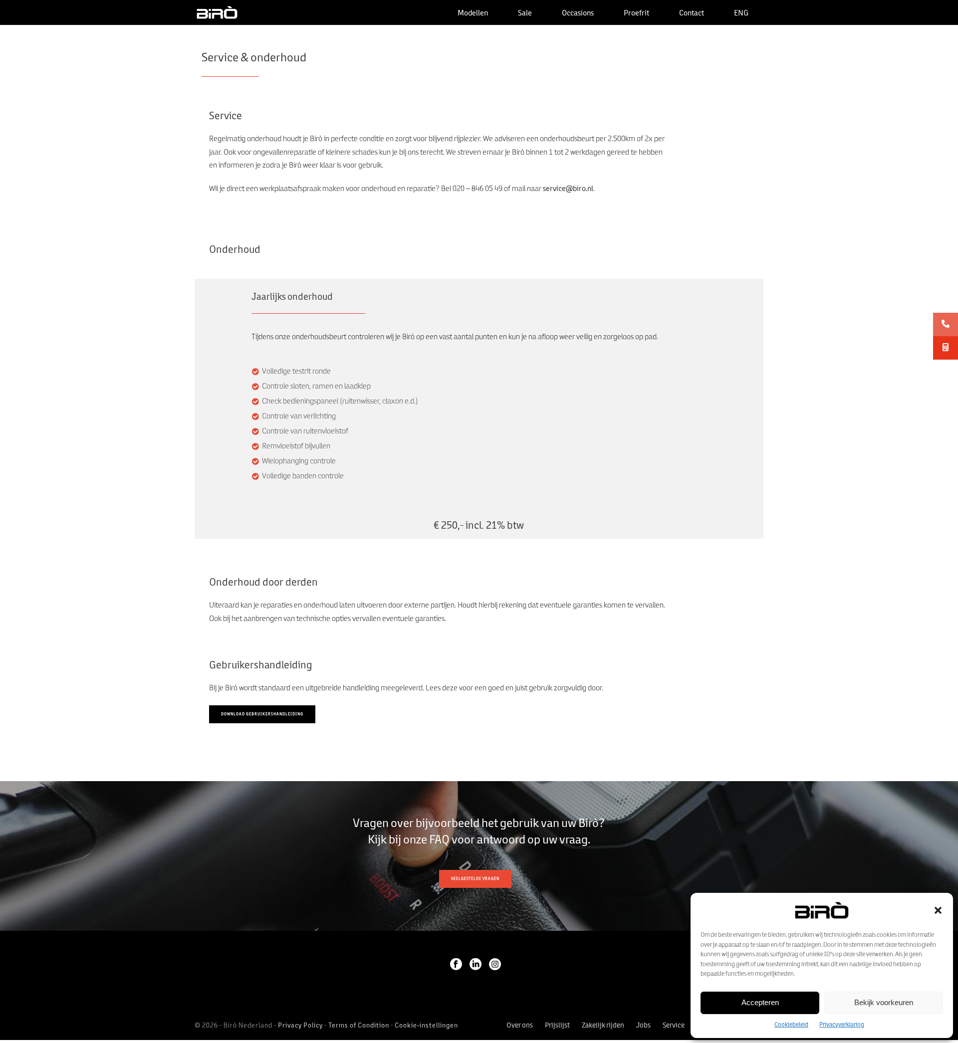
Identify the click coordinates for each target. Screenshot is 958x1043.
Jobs (643, 1026)
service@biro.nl (568, 189)
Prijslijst (557, 1026)
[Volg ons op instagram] (495, 965)
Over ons (519, 1026)
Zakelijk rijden (603, 1026)
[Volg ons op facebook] (456, 965)
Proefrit (636, 13)
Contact (691, 13)
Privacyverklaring (841, 1025)
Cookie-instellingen (426, 1026)
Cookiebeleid (791, 1025)
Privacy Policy (300, 1026)
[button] (938, 910)
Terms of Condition (358, 1026)
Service (674, 1026)
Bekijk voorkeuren (883, 1002)
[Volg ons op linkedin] (475, 965)
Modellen (473, 13)
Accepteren (760, 1002)
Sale (525, 13)
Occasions (578, 13)
